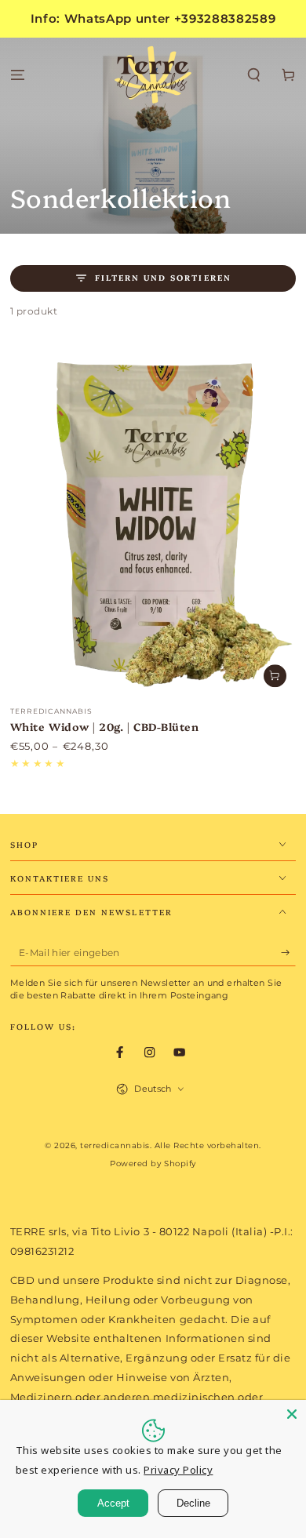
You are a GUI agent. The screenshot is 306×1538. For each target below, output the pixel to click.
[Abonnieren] (289, 952)
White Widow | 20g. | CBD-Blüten (104, 726)
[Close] (292, 1414)
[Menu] (17, 75)
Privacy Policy (178, 1470)
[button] (254, 75)
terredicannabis (115, 1145)
